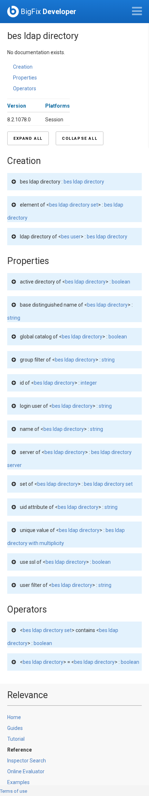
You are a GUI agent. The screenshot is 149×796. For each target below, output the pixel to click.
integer (89, 383)
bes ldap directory (84, 182)
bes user (71, 236)
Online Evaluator (25, 771)
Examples (18, 782)
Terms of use (13, 791)
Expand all (28, 138)
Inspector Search (26, 760)
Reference (19, 750)
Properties (25, 78)
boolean (121, 282)
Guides (15, 728)
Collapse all (79, 138)
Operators (24, 88)
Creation (23, 67)
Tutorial (16, 739)
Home (14, 717)
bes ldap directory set (73, 205)
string (13, 318)
